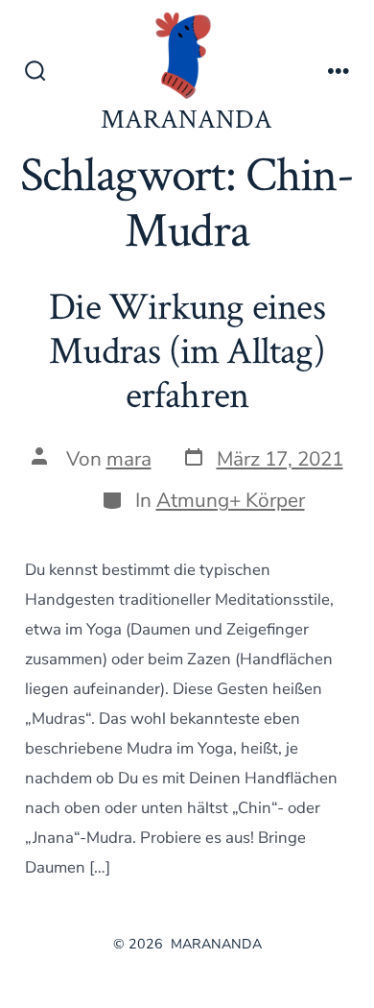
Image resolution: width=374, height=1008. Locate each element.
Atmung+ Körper (230, 500)
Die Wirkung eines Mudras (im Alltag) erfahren (187, 348)
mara (129, 458)
